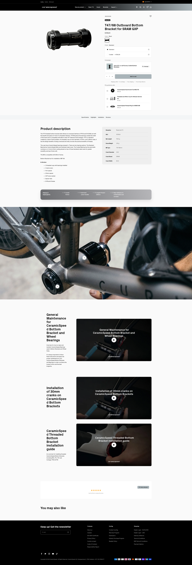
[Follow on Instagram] (49, 554)
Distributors (112, 535)
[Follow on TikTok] (57, 554)
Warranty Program (114, 532)
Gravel (98, 7)
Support (113, 7)
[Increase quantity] (112, 76)
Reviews (108, 117)
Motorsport (51, 2)
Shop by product (79, 7)
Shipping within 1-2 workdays (118, 81)
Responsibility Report (93, 547)
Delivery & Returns (139, 535)
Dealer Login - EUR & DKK (141, 530)
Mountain (105, 7)
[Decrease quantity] (107, 76)
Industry (46, 2)
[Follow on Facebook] (41, 554)
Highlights (93, 117)
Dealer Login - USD (139, 532)
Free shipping (130, 81)
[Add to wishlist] (151, 16)
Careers (89, 532)
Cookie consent (91, 541)
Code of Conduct (92, 544)
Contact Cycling (113, 530)
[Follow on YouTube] (53, 554)
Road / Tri (91, 7)
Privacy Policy (91, 538)
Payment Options (138, 544)
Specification (85, 117)
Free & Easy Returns (140, 81)
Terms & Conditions (139, 538)
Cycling (41, 2)
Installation (101, 117)
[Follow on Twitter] (45, 554)
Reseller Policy (113, 541)
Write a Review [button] (144, 487)
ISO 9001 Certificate (92, 535)
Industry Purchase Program (116, 538)
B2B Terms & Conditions (140, 541)
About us (89, 530)
